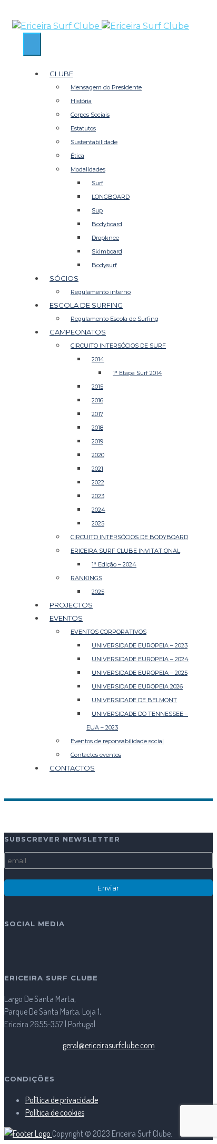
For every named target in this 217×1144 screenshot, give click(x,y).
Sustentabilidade (94, 142)
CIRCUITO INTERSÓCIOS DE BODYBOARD (129, 537)
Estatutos (83, 128)
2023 (98, 496)
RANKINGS (86, 578)
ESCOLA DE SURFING (86, 305)
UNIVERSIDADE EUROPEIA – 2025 (140, 672)
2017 (97, 414)
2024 (98, 509)
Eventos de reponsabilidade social (117, 741)
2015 (97, 386)
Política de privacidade (61, 1100)
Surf (97, 183)
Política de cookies (54, 1112)
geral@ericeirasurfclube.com (109, 1045)
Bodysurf (104, 265)
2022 (98, 482)
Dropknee (105, 237)
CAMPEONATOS (78, 332)
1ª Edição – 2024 (114, 564)
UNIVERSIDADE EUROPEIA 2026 (137, 686)
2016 (97, 400)
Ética (77, 155)
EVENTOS (66, 618)
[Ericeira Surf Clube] (108, 26)
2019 (97, 441)
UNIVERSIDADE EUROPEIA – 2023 (140, 645)
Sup (97, 210)
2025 (98, 523)
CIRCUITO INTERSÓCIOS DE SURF (118, 345)
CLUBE (61, 73)
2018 (97, 427)
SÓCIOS (64, 278)
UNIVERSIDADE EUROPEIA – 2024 (140, 659)
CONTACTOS (72, 768)
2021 (97, 468)
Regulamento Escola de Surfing (115, 318)
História (81, 101)
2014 (98, 359)
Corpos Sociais (90, 114)
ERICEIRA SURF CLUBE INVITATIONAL (125, 550)
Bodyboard (107, 224)
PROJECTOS (71, 605)
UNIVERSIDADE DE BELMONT (134, 700)
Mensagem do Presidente (106, 87)
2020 (98, 455)
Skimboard (107, 251)
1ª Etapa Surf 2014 (137, 373)
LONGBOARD (111, 196)
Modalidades (88, 169)
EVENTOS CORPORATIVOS (108, 631)
